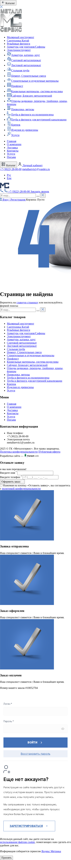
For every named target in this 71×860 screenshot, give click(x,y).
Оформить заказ (11, 481)
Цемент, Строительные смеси (28, 75)
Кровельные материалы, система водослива (37, 91)
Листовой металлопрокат (26, 65)
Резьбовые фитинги (18, 43)
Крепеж (15, 124)
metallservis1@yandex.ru (36, 169)
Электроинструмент (19, 50)
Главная (11, 141)
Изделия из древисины (24, 129)
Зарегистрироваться (26, 826)
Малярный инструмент (20, 37)
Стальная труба (20, 70)
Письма (11, 157)
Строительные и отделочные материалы (35, 80)
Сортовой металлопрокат (26, 60)
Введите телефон (11, 477)
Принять (6, 857)
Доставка (12, 147)
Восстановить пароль (35, 753)
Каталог (11, 165)
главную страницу (27, 302)
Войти (32, 742)
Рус (9, 175)
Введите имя (8, 472)
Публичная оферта (49, 451)
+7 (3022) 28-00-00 (11, 169)
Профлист (17, 86)
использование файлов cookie (17, 842)
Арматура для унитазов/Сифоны (26, 46)
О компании (14, 144)
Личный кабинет (32, 165)
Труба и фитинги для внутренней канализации (39, 119)
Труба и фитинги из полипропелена (32, 114)
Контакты (12, 150)
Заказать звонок (40, 191)
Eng (9, 178)
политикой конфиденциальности (21, 488)
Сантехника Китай (18, 40)
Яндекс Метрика (51, 851)
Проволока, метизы (22, 109)
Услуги (15, 135)
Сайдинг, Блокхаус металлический (31, 95)
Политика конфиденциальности (19, 451)
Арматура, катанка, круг (25, 55)
